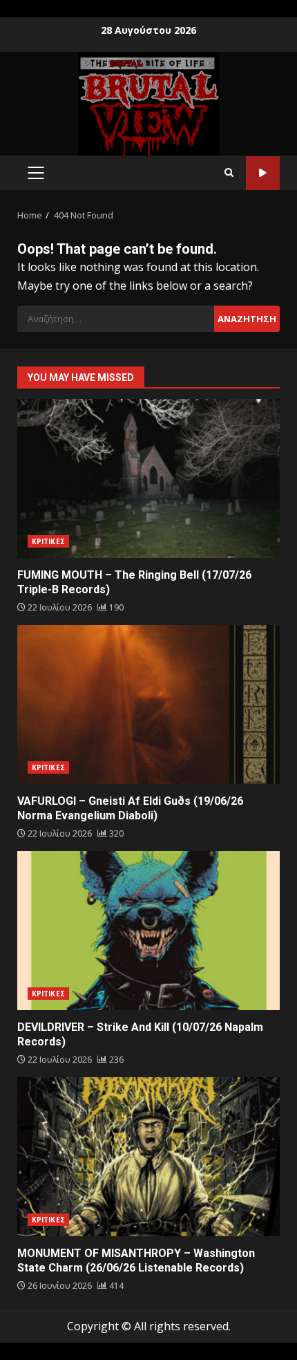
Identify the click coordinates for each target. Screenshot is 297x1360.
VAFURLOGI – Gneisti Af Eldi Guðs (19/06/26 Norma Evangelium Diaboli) (148, 704)
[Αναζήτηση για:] (115, 319)
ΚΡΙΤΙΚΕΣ (48, 541)
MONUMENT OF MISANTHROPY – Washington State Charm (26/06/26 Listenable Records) (148, 1156)
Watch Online (263, 173)
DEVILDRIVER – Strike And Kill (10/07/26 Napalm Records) (148, 930)
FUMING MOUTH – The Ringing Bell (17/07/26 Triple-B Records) (148, 478)
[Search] (228, 173)
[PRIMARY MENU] (35, 173)
